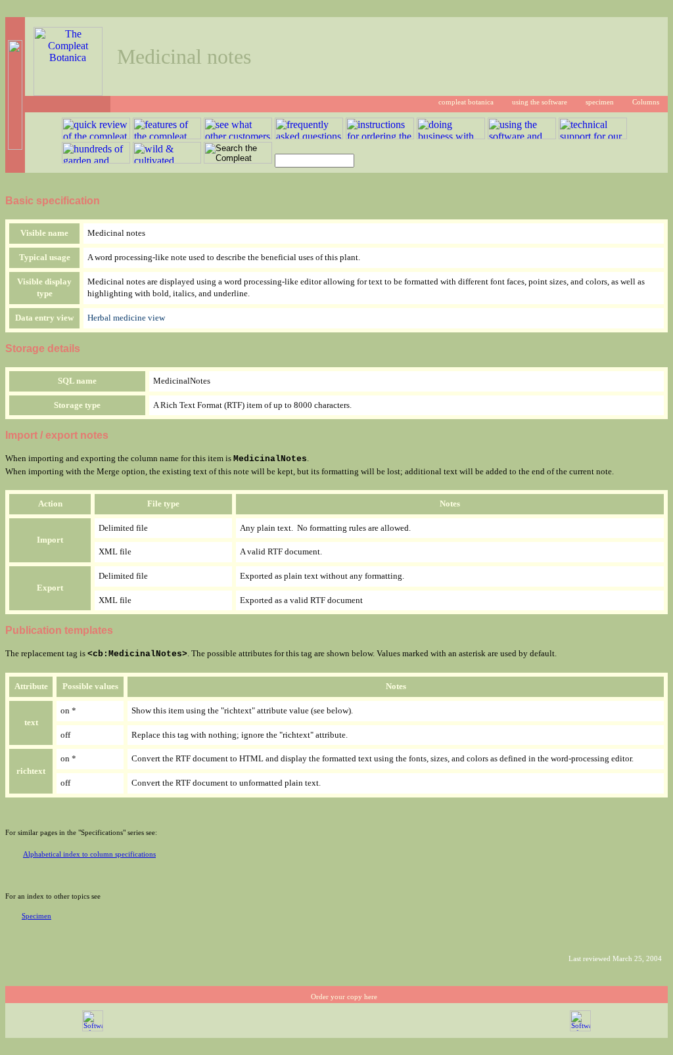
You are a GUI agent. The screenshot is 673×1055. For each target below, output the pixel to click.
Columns (645, 102)
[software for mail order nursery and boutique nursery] (92, 1029)
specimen (600, 102)
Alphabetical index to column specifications (89, 854)
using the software (539, 102)
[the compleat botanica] (68, 92)
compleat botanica (466, 102)
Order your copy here (344, 996)
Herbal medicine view (126, 318)
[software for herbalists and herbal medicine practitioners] (580, 1029)
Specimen (36, 916)
